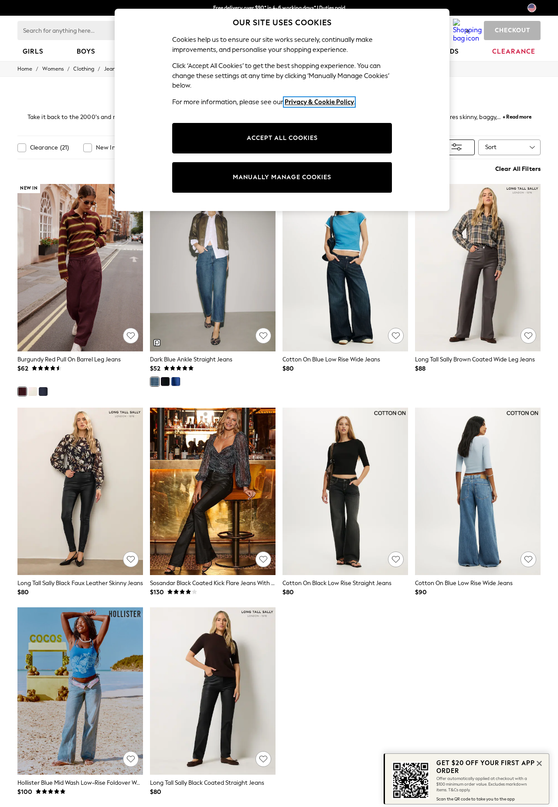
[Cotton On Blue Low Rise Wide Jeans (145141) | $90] (478, 491)
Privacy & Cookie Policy (319, 102)
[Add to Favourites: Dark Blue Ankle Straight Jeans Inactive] (263, 335)
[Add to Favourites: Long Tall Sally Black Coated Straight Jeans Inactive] (263, 759)
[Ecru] (32, 391)
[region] (282, 110)
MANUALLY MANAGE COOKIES (282, 177)
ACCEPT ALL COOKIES (282, 138)
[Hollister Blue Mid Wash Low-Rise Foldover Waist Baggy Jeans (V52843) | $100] (80, 691)
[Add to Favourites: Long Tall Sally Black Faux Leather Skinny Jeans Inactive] (130, 559)
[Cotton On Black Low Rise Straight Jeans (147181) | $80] (345, 491)
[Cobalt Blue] (175, 381)
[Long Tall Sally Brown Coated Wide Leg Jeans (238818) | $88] (478, 267)
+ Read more (517, 116)
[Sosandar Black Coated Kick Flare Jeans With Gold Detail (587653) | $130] (213, 491)
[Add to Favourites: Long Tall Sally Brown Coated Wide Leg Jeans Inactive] (528, 335)
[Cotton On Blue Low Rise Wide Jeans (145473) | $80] (345, 267)
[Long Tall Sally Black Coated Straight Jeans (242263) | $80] (213, 691)
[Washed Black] (165, 381)
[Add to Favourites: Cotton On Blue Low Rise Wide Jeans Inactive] (395, 335)
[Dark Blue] (43, 391)
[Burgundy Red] (22, 391)
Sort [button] (491, 147)
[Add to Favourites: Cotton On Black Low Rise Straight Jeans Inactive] (395, 559)
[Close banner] (538, 762)
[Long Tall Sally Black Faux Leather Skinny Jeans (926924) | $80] (80, 491)
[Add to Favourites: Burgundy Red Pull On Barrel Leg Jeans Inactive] (130, 335)
